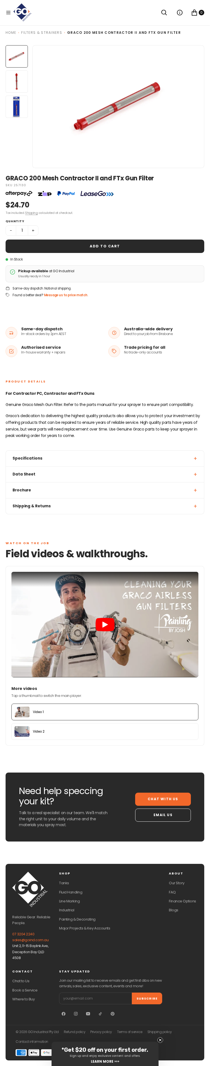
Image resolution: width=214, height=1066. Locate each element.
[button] (8, 12)
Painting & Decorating (77, 919)
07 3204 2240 (23, 934)
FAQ (172, 892)
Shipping (31, 213)
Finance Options (182, 901)
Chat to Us (20, 981)
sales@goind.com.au (30, 940)
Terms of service (129, 1032)
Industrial (66, 910)
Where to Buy (23, 999)
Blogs (173, 910)
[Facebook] (63, 1013)
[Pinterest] (112, 1013)
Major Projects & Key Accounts (84, 928)
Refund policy (75, 1032)
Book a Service (24, 990)
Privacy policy (101, 1032)
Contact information (32, 1041)
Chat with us (163, 799)
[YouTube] (88, 1013)
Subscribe (147, 998)
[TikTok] (100, 1013)
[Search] (164, 12)
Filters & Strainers (41, 32)
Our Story (176, 883)
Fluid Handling (70, 892)
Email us (163, 814)
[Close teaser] (160, 1040)
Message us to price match (65, 295)
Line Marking (69, 901)
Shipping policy (159, 1032)
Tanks (64, 883)
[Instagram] (75, 1013)
